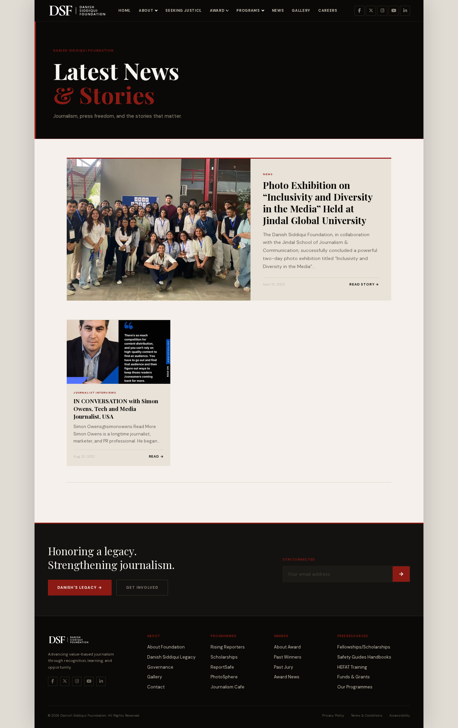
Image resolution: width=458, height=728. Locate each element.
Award (217, 10)
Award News (286, 677)
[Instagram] (382, 11)
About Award (287, 647)
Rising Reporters (228, 647)
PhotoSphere (224, 677)
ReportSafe (222, 667)
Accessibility (399, 715)
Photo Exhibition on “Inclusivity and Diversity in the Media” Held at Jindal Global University (318, 202)
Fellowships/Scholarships (363, 647)
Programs (248, 10)
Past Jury (283, 667)
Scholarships (224, 657)
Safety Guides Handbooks (364, 657)
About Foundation (166, 647)
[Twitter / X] (371, 11)
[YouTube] (394, 11)
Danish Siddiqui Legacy (171, 657)
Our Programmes (355, 687)
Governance (160, 667)
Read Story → (364, 284)
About (146, 10)
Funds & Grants (353, 677)
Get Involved (142, 587)
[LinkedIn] (405, 11)
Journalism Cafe (227, 687)
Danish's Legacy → (79, 587)
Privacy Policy (333, 715)
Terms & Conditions (367, 715)
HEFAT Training (352, 667)
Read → (156, 456)
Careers (327, 10)
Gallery (301, 10)
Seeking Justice (183, 10)
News (278, 10)
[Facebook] (359, 11)
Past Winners (287, 657)
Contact (156, 687)
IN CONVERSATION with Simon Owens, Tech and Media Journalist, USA (115, 408)
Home (124, 10)
